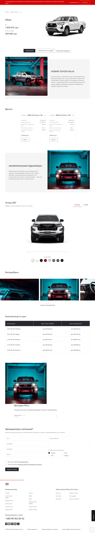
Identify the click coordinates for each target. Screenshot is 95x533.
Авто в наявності (74, 499)
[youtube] (15, 524)
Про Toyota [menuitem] (61, 7)
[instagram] (12, 524)
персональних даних (23, 461)
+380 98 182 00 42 (14, 518)
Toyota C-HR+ (33, 506)
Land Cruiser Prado (8, 496)
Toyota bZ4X (8, 509)
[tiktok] (18, 524)
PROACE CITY (9, 500)
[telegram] (6, 524)
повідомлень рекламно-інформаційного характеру (30, 464)
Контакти (58, 496)
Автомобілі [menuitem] (12, 7)
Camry (31, 493)
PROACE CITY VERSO (33, 502)
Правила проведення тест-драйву (50, 529)
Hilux (30, 499)
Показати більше (73, 2)
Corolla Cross (9, 506)
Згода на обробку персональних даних (71, 529)
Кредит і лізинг (73, 493)
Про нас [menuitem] (52, 7)
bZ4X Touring (33, 509)
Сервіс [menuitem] (35, 7)
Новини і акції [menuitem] (44, 7)
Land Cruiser (8, 503)
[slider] (29, 252)
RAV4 (30, 496)
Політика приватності (32, 529)
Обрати (25, 139)
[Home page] (5, 7)
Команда (58, 499)
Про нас (58, 493)
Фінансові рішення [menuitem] (24, 7)
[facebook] (9, 524)
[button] (46, 303)
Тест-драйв (72, 496)
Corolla (7, 493)
